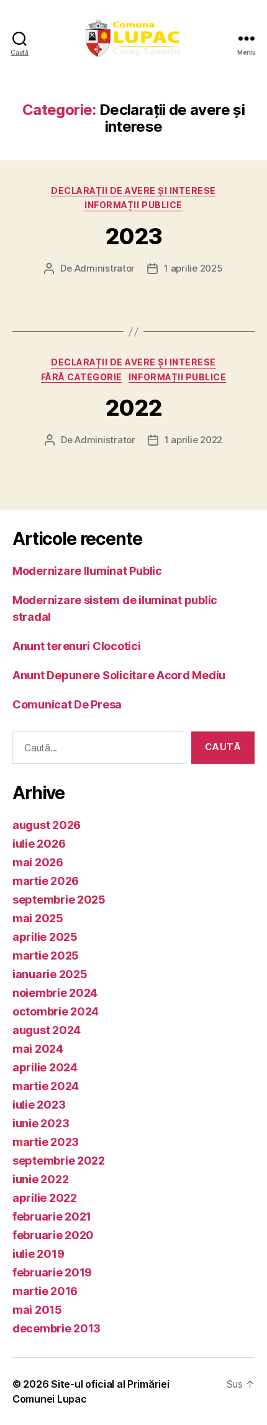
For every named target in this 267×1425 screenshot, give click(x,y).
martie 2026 (45, 880)
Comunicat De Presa (67, 704)
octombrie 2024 (55, 1011)
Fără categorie (81, 377)
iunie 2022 (40, 1179)
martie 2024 (45, 1086)
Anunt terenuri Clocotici (76, 646)
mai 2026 (37, 862)
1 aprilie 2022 (193, 440)
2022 (133, 407)
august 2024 (46, 1030)
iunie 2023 (40, 1123)
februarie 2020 (53, 1235)
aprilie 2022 (44, 1197)
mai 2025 (37, 918)
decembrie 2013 (56, 1328)
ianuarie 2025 (50, 974)
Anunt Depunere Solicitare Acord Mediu (118, 675)
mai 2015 (37, 1309)
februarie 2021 (51, 1216)
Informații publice (133, 204)
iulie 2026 (38, 843)
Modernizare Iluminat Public (87, 570)
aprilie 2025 (45, 936)
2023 (133, 236)
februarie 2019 (52, 1272)
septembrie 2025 (59, 899)
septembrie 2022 (58, 1160)
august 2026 (46, 825)
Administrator (105, 268)
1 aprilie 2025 (193, 268)
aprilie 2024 (45, 1067)
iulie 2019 (38, 1253)
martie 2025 (45, 955)
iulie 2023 (38, 1104)
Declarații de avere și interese (133, 190)
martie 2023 (45, 1141)
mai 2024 (37, 1048)
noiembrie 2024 (54, 992)
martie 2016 (45, 1291)
